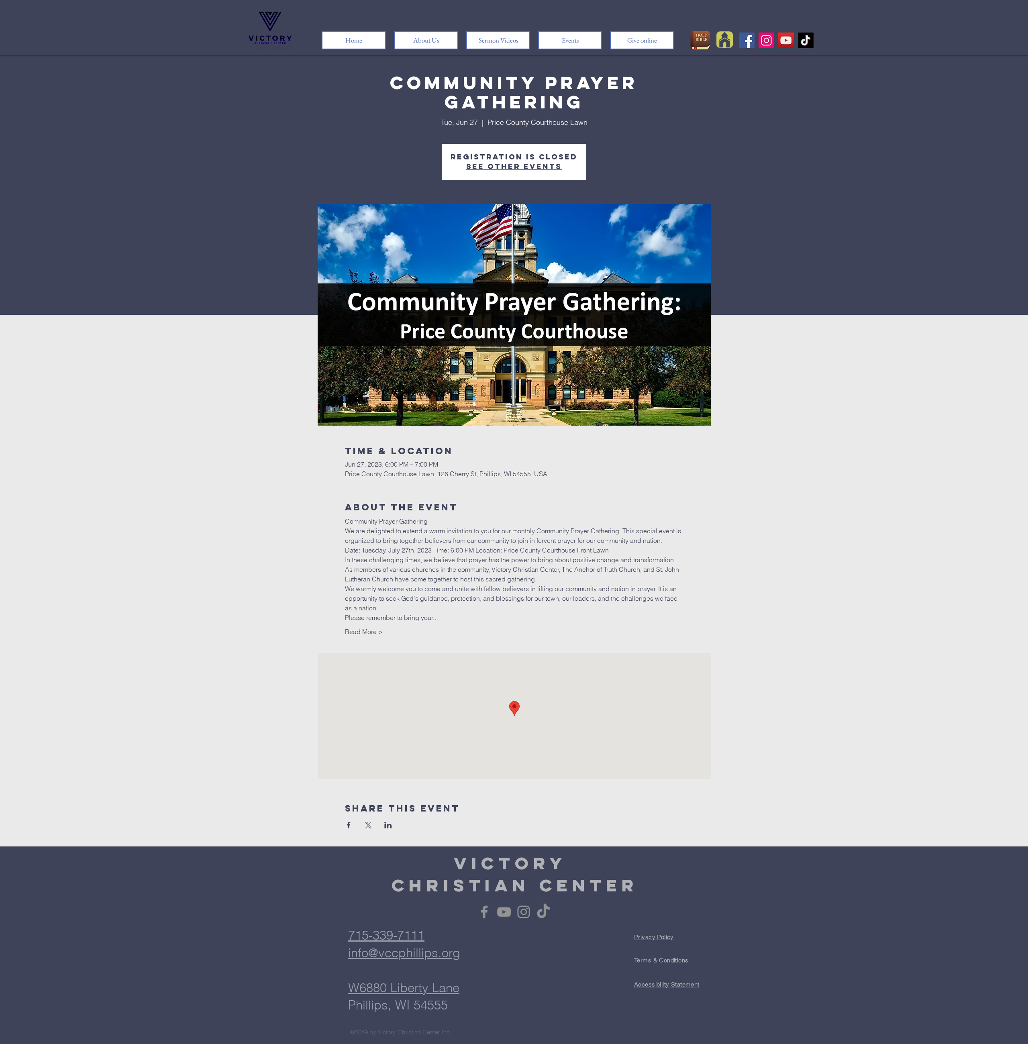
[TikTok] (806, 40)
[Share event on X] (368, 825)
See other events (514, 166)
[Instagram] (766, 40)
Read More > (364, 632)
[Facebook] (747, 40)
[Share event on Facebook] (349, 825)
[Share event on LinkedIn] (388, 825)
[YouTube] (786, 40)
